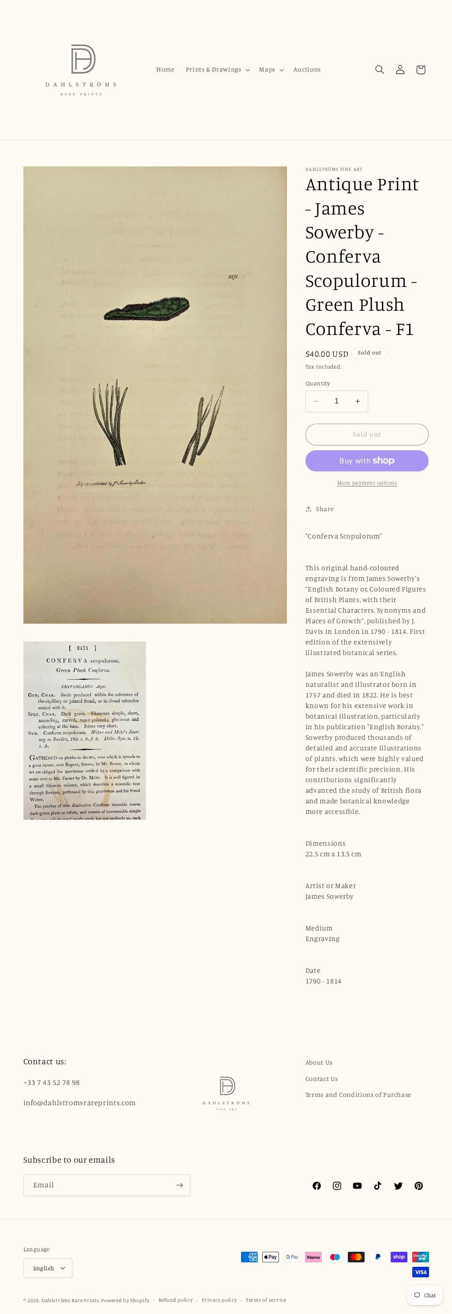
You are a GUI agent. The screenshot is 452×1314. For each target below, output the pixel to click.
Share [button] (325, 508)
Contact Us (321, 1078)
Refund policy (175, 1300)
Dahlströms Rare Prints (70, 1300)
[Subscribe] (179, 1185)
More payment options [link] (367, 482)
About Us (319, 1062)
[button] (217, 69)
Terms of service (266, 1300)
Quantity (317, 383)
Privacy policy (219, 1300)
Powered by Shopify (125, 1300)
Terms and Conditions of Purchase (358, 1094)
